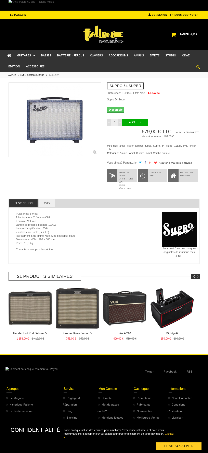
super (130, 145)
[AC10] (124, 308)
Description (23, 203)
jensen (192, 145)
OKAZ (186, 55)
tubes (148, 145)
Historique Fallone (21, 404)
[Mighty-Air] (172, 308)
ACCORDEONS (118, 55)
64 (163, 145)
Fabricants (143, 404)
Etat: (136, 93)
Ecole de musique (21, 411)
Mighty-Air (172, 333)
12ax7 (177, 145)
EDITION (14, 66)
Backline (72, 417)
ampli (122, 145)
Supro (156, 145)
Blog (69, 411)
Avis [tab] (47, 203)
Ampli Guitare (136, 153)
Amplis (123, 153)
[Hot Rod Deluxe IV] (30, 308)
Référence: (114, 93)
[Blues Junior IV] (77, 308)
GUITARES (24, 55)
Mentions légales (112, 417)
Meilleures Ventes (148, 417)
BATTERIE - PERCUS (70, 55)
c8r (109, 149)
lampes (139, 145)
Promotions (144, 398)
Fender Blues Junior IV (77, 333)
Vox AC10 (125, 333)
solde (169, 145)
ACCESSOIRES (35, 66)
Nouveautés (144, 411)
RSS (189, 371)
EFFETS (154, 55)
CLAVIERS (96, 55)
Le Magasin (17, 398)
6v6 (185, 145)
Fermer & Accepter (178, 446)
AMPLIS (139, 55)
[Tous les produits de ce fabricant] (179, 229)
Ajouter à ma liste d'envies (175, 162)
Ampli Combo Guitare (158, 153)
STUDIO (170, 55)
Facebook (170, 371)
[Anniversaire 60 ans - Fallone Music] (104, 5)
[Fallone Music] (104, 34)
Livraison (177, 417)
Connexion (159, 15)
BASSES (46, 55)
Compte (107, 398)
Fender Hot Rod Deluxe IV (30, 333)
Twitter (149, 371)
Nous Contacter (182, 398)
